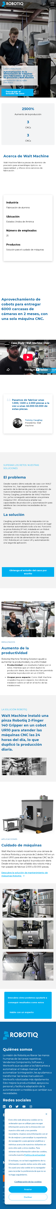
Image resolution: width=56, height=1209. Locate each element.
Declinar (28, 1197)
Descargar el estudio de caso (15, 92)
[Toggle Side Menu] (52, 4)
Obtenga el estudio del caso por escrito (28, 572)
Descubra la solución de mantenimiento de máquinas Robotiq (24, 874)
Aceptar (28, 1189)
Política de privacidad (34, 1155)
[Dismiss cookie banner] (46, 1114)
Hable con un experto (22, 1012)
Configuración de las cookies (28, 1181)
